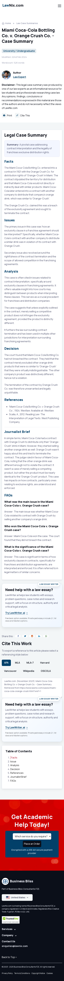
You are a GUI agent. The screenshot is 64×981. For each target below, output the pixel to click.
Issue (13, 761)
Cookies (50, 973)
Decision (15, 769)
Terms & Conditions (22, 973)
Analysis (14, 765)
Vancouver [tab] (10, 671)
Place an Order (32, 843)
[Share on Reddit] (32, 636)
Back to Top (8, 957)
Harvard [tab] (44, 662)
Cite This (25, 115)
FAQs (13, 780)
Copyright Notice (38, 973)
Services (7, 929)
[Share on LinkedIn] (39, 636)
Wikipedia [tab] (28, 671)
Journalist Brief (18, 776)
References (17, 773)
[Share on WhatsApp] (46, 636)
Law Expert (19, 77)
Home (8, 23)
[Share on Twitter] (25, 636)
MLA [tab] (17, 662)
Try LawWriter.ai (16, 612)
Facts (14, 757)
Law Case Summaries (27, 23)
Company (7, 935)
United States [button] (18, 897)
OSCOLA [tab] (46, 671)
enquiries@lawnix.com (15, 946)
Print (9, 115)
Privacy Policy (7, 973)
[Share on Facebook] (18, 636)
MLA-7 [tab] (30, 662)
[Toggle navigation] (59, 6)
